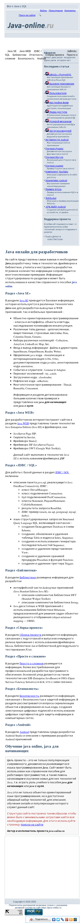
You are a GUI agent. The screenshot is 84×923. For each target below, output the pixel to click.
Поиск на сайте (27, 15)
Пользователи (57, 93)
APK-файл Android (55, 206)
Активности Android (57, 139)
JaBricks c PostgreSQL (60, 74)
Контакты (70, 10)
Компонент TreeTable (56, 171)
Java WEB (25, 51)
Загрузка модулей (60, 130)
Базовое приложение (61, 83)
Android (41, 58)
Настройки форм (59, 102)
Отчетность (36, 54)
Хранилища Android (56, 180)
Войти (43, 10)
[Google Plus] (67, 919)
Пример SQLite (53, 189)
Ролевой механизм (60, 121)
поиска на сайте (32, 824)
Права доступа (58, 112)
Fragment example (54, 165)
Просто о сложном (32, 663)
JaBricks (71, 51)
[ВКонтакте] (54, 919)
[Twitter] (58, 919)
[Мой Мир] (75, 919)
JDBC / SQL (62, 472)
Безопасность (26, 58)
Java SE (12, 51)
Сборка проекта (54, 54)
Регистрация (56, 10)
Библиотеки (19, 54)
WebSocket (50, 198)
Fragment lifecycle (54, 157)
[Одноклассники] (71, 919)
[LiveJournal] (62, 919)
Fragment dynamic (54, 148)
